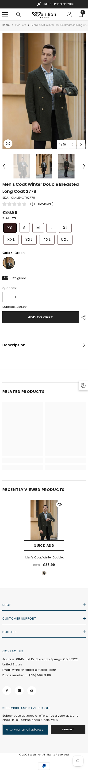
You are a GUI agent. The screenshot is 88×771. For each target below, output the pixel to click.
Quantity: (9, 288)
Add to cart (40, 317)
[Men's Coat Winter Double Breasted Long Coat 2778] (44, 520)
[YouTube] (31, 690)
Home (6, 25)
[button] (72, 144)
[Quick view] (59, 504)
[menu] (5, 14)
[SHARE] (82, 317)
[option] (44, 91)
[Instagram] (19, 690)
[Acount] (69, 14)
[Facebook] (6, 690)
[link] (22, 460)
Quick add (44, 545)
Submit (68, 729)
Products (20, 25)
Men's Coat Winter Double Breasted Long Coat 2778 (44, 557)
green (44, 573)
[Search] (18, 14)
